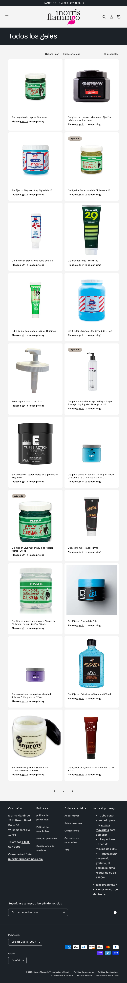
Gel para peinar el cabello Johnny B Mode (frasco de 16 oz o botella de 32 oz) (91, 476)
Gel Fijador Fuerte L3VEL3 (82, 621)
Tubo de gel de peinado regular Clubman (34, 331)
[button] (7, 16)
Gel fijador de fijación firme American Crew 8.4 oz (91, 769)
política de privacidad (42, 817)
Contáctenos (71, 831)
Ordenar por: (52, 54)
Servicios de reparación (71, 840)
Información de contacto (107, 975)
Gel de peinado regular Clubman (29, 117)
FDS (66, 849)
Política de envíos (46, 838)
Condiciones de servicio (45, 848)
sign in (24, 121)
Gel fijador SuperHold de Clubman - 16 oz (91, 190)
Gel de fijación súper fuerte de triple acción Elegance (35, 476)
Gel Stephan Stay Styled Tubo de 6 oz (32, 260)
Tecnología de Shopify (60, 972)
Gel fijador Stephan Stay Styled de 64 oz (90, 331)
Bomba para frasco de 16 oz (27, 401)
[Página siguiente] (72, 791)
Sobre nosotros (73, 823)
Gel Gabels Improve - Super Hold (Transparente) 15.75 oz (30, 769)
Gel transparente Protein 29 (83, 260)
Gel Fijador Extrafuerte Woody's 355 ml (89, 694)
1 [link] (54, 790)
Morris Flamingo (41, 972)
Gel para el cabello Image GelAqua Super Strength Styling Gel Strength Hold (90, 403)
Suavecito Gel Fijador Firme (83, 548)
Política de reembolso (42, 829)
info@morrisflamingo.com (25, 859)
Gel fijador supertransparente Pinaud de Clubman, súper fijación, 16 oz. (34, 622)
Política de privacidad (108, 972)
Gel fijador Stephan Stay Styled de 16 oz (34, 190)
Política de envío (85, 975)
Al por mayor (71, 815)
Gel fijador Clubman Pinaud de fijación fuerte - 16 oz (33, 549)
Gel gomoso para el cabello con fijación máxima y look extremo (89, 118)
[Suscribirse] (64, 912)
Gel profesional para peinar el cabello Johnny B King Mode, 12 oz (32, 695)
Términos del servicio (63, 975)
